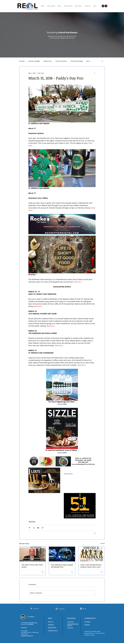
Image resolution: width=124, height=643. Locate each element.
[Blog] (81, 608)
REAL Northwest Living (31, 622)
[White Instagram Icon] (56, 609)
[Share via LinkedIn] (38, 528)
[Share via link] (42, 528)
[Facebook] (103, 6)
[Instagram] (106, 6)
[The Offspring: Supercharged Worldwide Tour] (62, 554)
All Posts (22, 61)
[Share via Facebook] (29, 528)
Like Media (30, 624)
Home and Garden (61, 61)
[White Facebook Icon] (31, 608)
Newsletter (32, 521)
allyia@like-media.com (27, 635)
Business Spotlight (34, 61)
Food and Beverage (77, 61)
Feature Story (47, 61)
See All (103, 543)
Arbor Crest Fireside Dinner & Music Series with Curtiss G (91, 566)
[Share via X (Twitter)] (34, 528)
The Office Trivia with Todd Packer (32, 566)
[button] (102, 61)
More (88, 61)
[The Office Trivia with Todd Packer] (32, 554)
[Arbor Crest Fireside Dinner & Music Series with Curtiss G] (91, 554)
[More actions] (94, 73)
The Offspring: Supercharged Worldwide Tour (62, 566)
